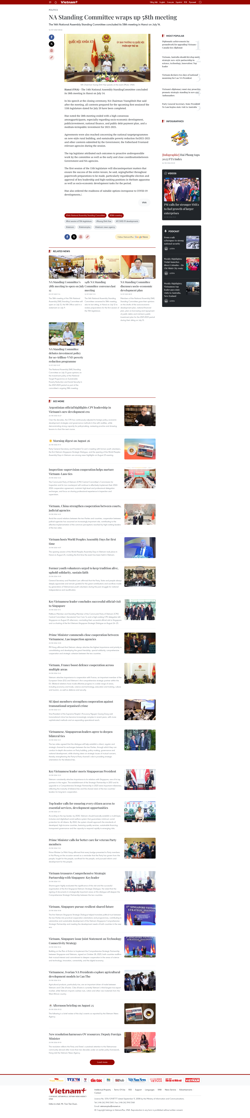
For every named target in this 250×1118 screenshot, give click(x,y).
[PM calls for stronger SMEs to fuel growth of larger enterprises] (181, 189)
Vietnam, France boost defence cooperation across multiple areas (81, 667)
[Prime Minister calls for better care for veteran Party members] (140, 848)
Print (51, 51)
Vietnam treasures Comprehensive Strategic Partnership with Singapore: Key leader (77, 875)
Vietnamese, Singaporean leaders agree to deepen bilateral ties (81, 734)
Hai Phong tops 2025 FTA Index (181, 157)
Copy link (51, 57)
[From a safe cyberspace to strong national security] (192, 242)
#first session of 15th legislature (79, 221)
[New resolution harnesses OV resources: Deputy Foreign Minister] (140, 1042)
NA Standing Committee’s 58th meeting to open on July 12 (66, 286)
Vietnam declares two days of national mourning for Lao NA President (180, 76)
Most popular (175, 35)
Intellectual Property (102, 1089)
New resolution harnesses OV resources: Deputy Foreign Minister (85, 1036)
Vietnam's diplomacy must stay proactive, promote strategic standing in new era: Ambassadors (181, 92)
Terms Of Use (119, 1089)
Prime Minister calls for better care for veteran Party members (82, 842)
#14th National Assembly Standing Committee (85, 215)
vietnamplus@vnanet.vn (110, 1106)
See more (58, 401)
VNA (160, 1089)
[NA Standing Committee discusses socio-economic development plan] (138, 267)
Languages (149, 1089)
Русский (192, 2)
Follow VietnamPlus (126, 237)
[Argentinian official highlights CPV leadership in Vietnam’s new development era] (140, 415)
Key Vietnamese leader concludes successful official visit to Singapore (85, 603)
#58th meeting (116, 215)
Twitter (51, 44)
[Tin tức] (96, 1080)
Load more (102, 1062)
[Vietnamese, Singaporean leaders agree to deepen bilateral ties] (140, 740)
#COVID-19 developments (127, 221)
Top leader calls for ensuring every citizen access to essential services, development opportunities (82, 805)
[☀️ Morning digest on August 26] (140, 449)
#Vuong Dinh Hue (103, 221)
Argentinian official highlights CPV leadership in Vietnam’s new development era (80, 409)
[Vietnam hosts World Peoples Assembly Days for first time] (140, 547)
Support (138, 1089)
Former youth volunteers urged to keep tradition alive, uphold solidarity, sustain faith (83, 570)
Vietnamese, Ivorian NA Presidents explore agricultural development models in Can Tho (84, 974)
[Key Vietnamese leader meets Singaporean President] (140, 779)
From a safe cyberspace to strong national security (174, 240)
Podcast (173, 231)
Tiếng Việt (154, 2)
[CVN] (156, 1080)
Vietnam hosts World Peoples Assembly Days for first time (82, 541)
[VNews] (85, 1080)
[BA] (192, 1080)
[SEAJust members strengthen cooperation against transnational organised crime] (140, 709)
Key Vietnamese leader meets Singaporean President (82, 771)
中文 (185, 2)
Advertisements (185, 1089)
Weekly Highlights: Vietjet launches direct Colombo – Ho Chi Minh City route (174, 263)
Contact (97, 1092)
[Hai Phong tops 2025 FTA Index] (181, 138)
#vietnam (70, 227)
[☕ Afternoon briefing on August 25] (140, 1013)
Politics (53, 9)
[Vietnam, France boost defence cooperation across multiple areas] (140, 673)
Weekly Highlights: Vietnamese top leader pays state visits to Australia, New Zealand (173, 289)
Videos (172, 173)
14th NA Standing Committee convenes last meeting (100, 286)
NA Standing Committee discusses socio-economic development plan (136, 286)
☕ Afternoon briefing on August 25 (71, 1005)
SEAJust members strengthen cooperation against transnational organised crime (81, 703)
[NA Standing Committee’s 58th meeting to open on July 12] (66, 267)
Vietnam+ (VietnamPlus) (69, 2)
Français (170, 2)
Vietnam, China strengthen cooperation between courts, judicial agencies (85, 508)
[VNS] (137, 1080)
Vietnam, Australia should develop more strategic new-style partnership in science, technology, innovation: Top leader (181, 62)
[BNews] (108, 1080)
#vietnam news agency (105, 227)
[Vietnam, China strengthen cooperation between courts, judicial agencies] (140, 514)
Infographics (175, 121)
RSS (130, 1089)
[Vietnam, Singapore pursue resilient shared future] (140, 914)
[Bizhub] (120, 1080)
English (162, 2)
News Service (170, 1089)
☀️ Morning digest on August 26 (69, 441)
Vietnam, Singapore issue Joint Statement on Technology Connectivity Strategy (85, 941)
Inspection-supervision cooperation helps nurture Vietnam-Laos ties (81, 472)
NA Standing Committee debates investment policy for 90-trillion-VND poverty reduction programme (66, 355)
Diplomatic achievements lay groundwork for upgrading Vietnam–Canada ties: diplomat (179, 44)
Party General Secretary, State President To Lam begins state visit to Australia (181, 105)
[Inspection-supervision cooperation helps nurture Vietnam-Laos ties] (140, 477)
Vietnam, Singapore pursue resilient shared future (81, 906)
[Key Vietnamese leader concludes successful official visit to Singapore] (140, 609)
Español (179, 2)
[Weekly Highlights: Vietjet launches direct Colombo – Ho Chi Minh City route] (192, 263)
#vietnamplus (84, 227)
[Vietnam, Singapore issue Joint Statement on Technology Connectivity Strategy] (140, 947)
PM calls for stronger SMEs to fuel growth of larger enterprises (181, 209)
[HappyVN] (56, 1080)
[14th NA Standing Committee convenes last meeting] (102, 267)
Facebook (51, 37)
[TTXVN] (73, 1080)
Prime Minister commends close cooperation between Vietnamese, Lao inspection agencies (84, 637)
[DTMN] (173, 1080)
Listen (172, 248)
